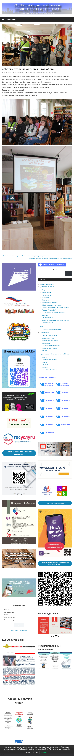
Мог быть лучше (9, 617)
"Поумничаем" (46, 290)
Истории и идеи (47, 295)
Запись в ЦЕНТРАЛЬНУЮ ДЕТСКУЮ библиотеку (19, 453)
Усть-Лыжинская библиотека (51, 329)
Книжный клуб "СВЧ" (49, 338)
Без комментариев (10, 620)
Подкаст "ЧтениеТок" (49, 310)
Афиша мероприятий (47, 284)
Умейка (44, 350)
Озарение (45, 364)
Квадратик (45, 297)
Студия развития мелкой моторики (53, 312)
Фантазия (45, 315)
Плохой (6, 615)
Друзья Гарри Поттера (49, 335)
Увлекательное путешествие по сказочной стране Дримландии (50, 258)
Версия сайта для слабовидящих (53, 264)
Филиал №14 (44, 332)
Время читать (46, 292)
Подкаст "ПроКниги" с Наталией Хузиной (55, 307)
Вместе (44, 357)
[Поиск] (68, 273)
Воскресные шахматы (49, 360)
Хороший (7, 610)
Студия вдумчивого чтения (51, 345)
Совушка (45, 367)
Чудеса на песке (47, 317)
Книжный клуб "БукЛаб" (50, 302)
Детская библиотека (47, 286)
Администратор (19, 72)
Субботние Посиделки (49, 370)
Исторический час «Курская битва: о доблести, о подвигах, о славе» (26, 256)
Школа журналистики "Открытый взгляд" (55, 320)
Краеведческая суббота (50, 340)
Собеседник (46, 343)
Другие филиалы (46, 326)
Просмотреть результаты (19, 630)
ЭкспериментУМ (47, 322)
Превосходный (9, 612)
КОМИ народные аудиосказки (52, 305)
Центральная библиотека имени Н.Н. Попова (42, 72)
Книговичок (45, 300)
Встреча (44, 362)
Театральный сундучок (49, 348)
